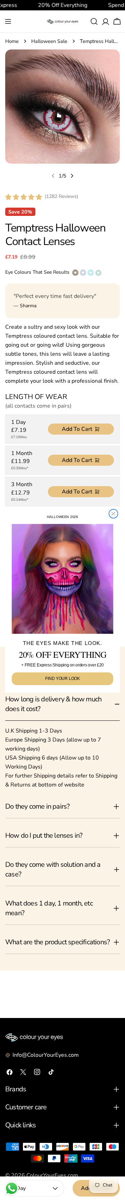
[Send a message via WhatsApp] (11, 1188)
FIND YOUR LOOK (62, 678)
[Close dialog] (113, 513)
